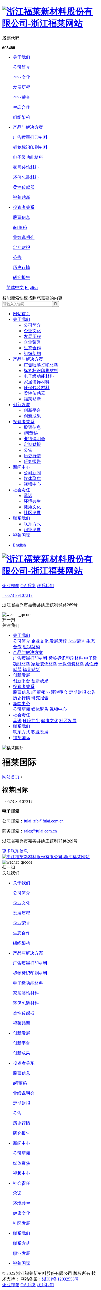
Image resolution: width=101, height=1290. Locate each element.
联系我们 (21, 518)
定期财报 (21, 247)
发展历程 (21, 87)
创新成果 (32, 416)
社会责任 (21, 490)
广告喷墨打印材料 (30, 137)
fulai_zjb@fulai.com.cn (44, 821)
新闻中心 (21, 467)
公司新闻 (32, 472)
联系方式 (32, 524)
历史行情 (21, 267)
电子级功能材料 (28, 157)
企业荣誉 (21, 97)
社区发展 (32, 512)
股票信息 (21, 217)
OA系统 (28, 585)
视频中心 (32, 484)
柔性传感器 (23, 187)
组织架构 (21, 117)
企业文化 (21, 77)
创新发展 (21, 404)
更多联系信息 (15, 851)
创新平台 (32, 410)
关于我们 (21, 57)
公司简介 (21, 67)
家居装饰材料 (26, 167)
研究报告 (21, 277)
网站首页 (21, 313)
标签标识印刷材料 (30, 147)
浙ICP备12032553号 (60, 1279)
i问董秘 (20, 227)
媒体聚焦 (32, 478)
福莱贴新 (21, 197)
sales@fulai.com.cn (40, 831)
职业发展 (32, 529)
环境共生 (32, 501)
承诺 (28, 495)
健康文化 (32, 507)
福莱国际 (21, 535)
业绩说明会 (23, 237)
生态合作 (21, 107)
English (19, 545)
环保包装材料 (26, 177)
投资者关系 (23, 207)
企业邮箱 (10, 585)
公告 (17, 257)
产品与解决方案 (28, 127)
